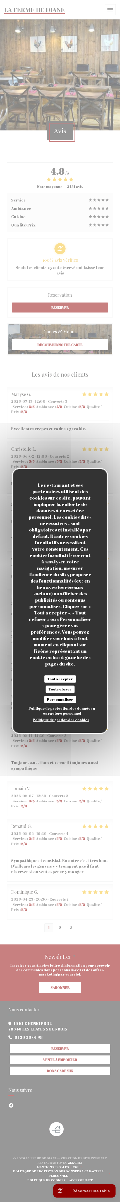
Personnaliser (60, 699)
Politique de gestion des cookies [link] (61, 719)
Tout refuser (60, 689)
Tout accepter (60, 678)
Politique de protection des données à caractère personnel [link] (61, 711)
